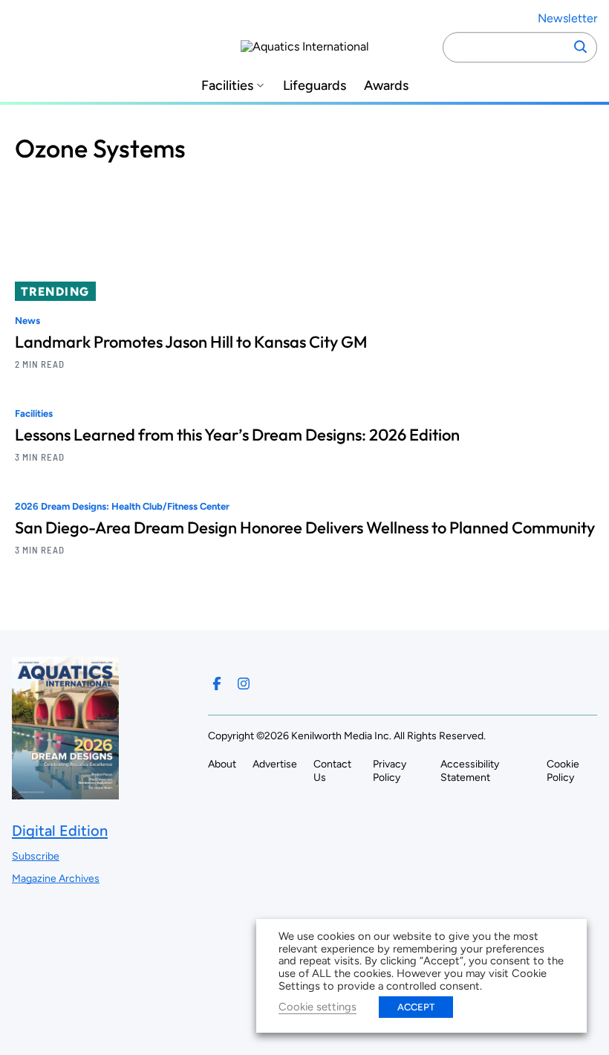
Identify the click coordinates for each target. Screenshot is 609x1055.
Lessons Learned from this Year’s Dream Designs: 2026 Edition (237, 434)
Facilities (227, 86)
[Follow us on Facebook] (217, 683)
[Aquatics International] (305, 46)
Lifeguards (314, 86)
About (222, 764)
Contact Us (332, 771)
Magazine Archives (56, 878)
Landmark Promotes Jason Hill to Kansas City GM (191, 341)
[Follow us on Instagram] (244, 683)
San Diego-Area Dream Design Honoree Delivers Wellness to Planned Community (305, 527)
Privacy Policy (389, 771)
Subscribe (35, 856)
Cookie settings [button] (317, 1006)
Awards (386, 86)
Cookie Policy (563, 771)
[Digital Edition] (65, 792)
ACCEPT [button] (415, 1007)
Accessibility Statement (469, 771)
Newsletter (567, 18)
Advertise (275, 764)
